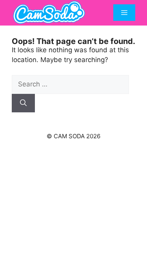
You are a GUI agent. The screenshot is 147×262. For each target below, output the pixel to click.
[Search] (23, 103)
